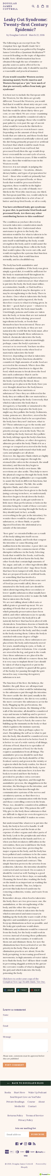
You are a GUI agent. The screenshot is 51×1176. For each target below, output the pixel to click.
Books (8, 1092)
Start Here (19, 1092)
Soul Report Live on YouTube (25, 1097)
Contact (32, 1106)
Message (7, 1037)
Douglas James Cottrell (10, 6)
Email (5, 1026)
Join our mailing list (25, 1128)
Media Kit (20, 1106)
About (41, 1101)
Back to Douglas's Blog (27, 1083)
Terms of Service (35, 1115)
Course (31, 1101)
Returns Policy (15, 1115)
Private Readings (15, 1101)
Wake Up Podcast (37, 1092)
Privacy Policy (25, 1120)
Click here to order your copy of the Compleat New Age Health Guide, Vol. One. (24, 980)
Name (5, 1015)
